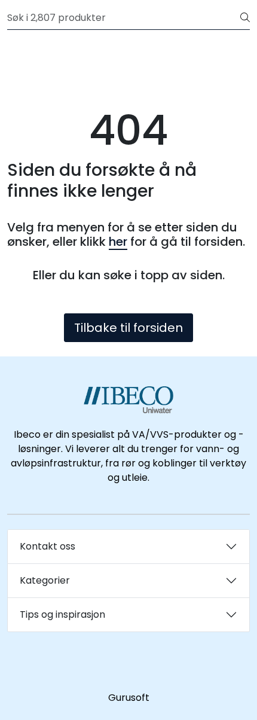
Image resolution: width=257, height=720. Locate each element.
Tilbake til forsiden (128, 327)
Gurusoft (128, 697)
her (118, 241)
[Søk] (245, 18)
